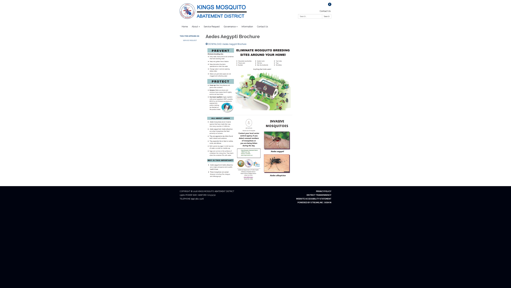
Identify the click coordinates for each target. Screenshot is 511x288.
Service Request (190, 40)
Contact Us (325, 11)
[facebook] (329, 5)
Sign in (327, 202)
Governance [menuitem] (230, 26)
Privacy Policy (323, 191)
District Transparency (319, 195)
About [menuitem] (195, 26)
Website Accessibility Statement (313, 199)
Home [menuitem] (185, 26)
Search (327, 16)
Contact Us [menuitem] (262, 26)
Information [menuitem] (247, 26)
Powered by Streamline (310, 202)
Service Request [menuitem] (212, 26)
